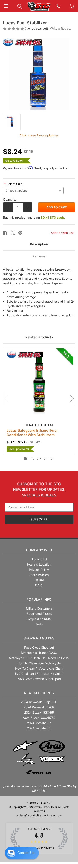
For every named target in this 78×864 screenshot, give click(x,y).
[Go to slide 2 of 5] (32, 458)
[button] (22, 853)
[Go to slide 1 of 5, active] (25, 458)
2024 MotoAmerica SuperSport (39, 679)
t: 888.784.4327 (39, 803)
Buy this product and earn (34, 217)
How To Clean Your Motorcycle (39, 663)
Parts (39, 624)
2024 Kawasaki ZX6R (39, 707)
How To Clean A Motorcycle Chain (39, 668)
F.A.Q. (39, 585)
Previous (6, 398)
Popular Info (39, 599)
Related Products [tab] (39, 337)
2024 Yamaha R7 (39, 723)
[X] (13, 233)
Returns (39, 580)
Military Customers (39, 608)
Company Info (39, 550)
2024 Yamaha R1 (39, 728)
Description (39, 244)
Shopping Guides (39, 638)
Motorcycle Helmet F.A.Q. (39, 652)
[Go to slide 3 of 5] (39, 458)
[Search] (20, 6)
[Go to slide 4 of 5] (45, 458)
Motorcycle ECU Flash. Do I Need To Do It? (39, 658)
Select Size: (13, 184)
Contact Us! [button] (26, 853)
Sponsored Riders (39, 613)
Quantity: (9, 199)
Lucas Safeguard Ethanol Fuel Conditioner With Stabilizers (31, 432)
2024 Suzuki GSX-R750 (39, 717)
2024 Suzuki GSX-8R (39, 712)
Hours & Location (39, 564)
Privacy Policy (39, 569)
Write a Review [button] (60, 28)
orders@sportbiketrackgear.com (39, 815)
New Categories (39, 693)
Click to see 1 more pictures (39, 135)
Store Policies (39, 575)
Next (71, 398)
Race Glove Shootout (39, 647)
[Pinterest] (20, 233)
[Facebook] (5, 233)
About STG (39, 559)
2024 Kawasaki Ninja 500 (39, 702)
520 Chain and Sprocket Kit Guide (39, 673)
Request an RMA (39, 619)
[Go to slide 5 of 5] (52, 458)
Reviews (39, 256)
